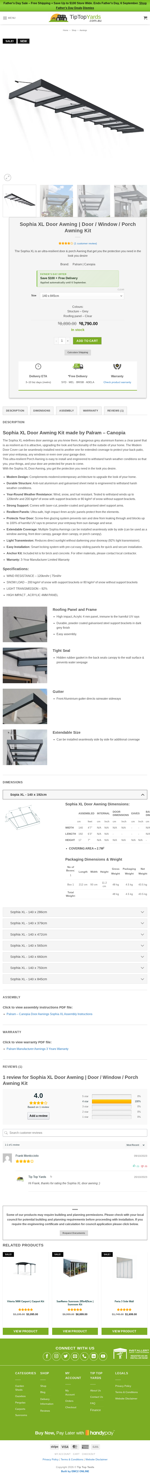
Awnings (83, 30)
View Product (26, 1331)
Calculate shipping (78, 352)
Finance (95, 1409)
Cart (76, 1454)
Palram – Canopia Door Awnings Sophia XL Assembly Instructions (49, 1014)
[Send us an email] (75, 1356)
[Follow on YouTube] (103, 1356)
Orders (69, 1400)
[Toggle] (142, 794)
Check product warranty (117, 382)
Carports (20, 1408)
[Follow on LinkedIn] (93, 1356)
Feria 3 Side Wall (124, 1301)
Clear (121, 289)
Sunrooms (21, 1415)
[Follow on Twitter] (65, 1356)
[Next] (139, 100)
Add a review (38, 1115)
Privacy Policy (123, 1385)
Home (65, 30)
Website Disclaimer (126, 1398)
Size (33, 295)
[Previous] (10, 100)
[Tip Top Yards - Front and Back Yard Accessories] (75, 17)
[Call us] (84, 1356)
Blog (42, 1392)
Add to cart (87, 340)
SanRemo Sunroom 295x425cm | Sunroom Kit (75, 1303)
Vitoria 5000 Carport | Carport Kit (25, 1301)
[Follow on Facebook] (47, 1356)
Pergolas (20, 1402)
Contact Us (96, 1397)
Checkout (70, 1407)
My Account (62, 1454)
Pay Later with (60, 1432)
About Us (95, 1390)
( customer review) (85, 243)
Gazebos (20, 1396)
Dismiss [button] (88, 7)
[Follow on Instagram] (56, 1356)
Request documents (74, 1233)
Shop (74, 30)
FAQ (92, 1403)
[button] (9, 17)
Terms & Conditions (126, 1392)
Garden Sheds (19, 1387)
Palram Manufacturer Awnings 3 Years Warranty (37, 1048)
